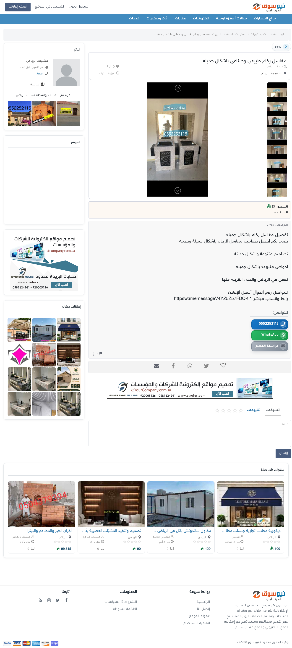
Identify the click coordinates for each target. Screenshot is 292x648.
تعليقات (273, 410)
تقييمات (253, 410)
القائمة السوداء (125, 609)
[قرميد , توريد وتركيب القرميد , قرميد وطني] (19, 113)
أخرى (218, 34)
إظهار (39, 74)
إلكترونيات (201, 19)
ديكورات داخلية (236, 34)
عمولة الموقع (199, 616)
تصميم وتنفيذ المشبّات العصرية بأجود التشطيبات (111, 531)
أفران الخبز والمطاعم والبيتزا (49, 531)
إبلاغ (96, 354)
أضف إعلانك (17, 7)
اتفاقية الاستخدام (196, 623)
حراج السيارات (265, 19)
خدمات (134, 19)
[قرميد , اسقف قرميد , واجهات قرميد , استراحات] (68, 113)
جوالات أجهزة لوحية (231, 19)
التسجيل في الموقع (49, 7)
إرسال (283, 453)
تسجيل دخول (79, 7)
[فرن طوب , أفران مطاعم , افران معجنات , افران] (44, 113)
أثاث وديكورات (157, 19)
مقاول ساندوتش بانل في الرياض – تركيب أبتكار (181, 531)
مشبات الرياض (274, 67)
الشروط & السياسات (120, 602)
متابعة (35, 85)
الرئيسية (279, 34)
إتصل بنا (203, 609)
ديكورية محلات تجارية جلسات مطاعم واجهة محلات (251, 531)
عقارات (180, 19)
